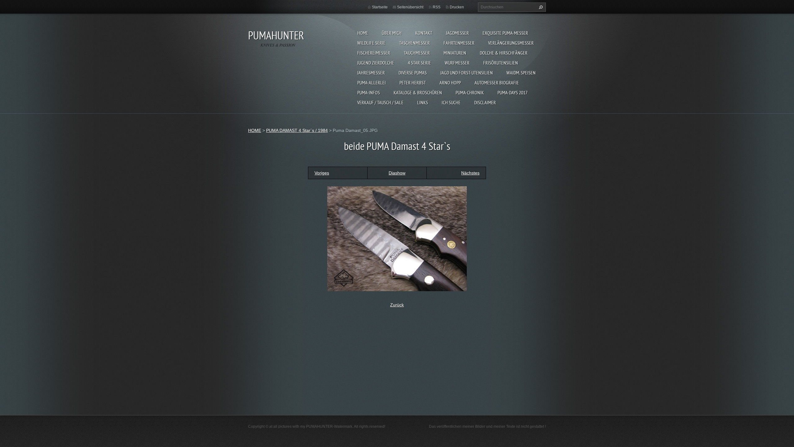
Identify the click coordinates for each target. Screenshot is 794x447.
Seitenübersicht (410, 7)
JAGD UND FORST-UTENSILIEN (466, 73)
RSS (436, 7)
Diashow (397, 172)
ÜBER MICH (392, 33)
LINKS (422, 102)
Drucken (457, 7)
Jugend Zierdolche (375, 63)
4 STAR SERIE (419, 63)
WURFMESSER (457, 63)
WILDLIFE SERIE (371, 43)
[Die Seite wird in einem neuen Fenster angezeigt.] (397, 238)
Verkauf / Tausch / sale (380, 102)
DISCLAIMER (485, 102)
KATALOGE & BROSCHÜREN (418, 92)
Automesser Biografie (497, 82)
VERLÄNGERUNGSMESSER (511, 43)
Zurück (397, 304)
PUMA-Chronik (470, 92)
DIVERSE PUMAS (413, 73)
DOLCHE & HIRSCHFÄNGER (504, 53)
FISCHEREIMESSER (373, 53)
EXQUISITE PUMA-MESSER (505, 33)
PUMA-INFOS (368, 92)
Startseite (380, 7)
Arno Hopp (450, 82)
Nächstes (470, 172)
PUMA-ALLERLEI (371, 82)
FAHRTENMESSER (459, 43)
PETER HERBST (412, 82)
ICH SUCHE (451, 102)
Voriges (321, 172)
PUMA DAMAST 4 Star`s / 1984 (297, 130)
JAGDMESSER (457, 33)
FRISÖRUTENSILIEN (500, 63)
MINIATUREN (455, 53)
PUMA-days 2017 (512, 92)
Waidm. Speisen (521, 73)
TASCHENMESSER (414, 43)
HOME (362, 33)
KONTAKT (423, 33)
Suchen (540, 7)
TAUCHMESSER (417, 53)
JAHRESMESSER (371, 73)
